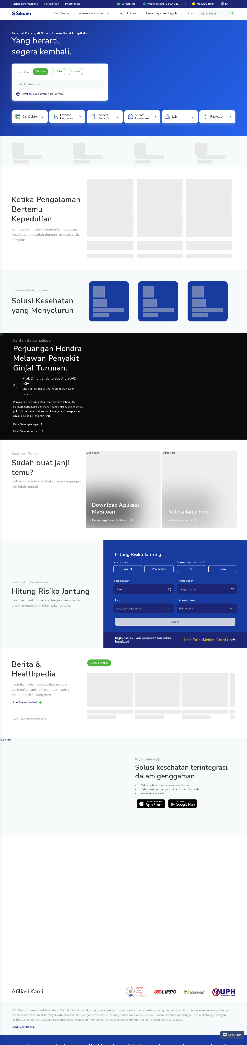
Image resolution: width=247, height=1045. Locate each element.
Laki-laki (128, 569)
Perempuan (159, 569)
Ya (191, 569)
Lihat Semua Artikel (24, 702)
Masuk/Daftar (205, 4)
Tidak (222, 569)
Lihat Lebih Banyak (24, 1027)
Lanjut (175, 622)
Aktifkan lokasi (30, 94)
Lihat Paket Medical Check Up (208, 640)
